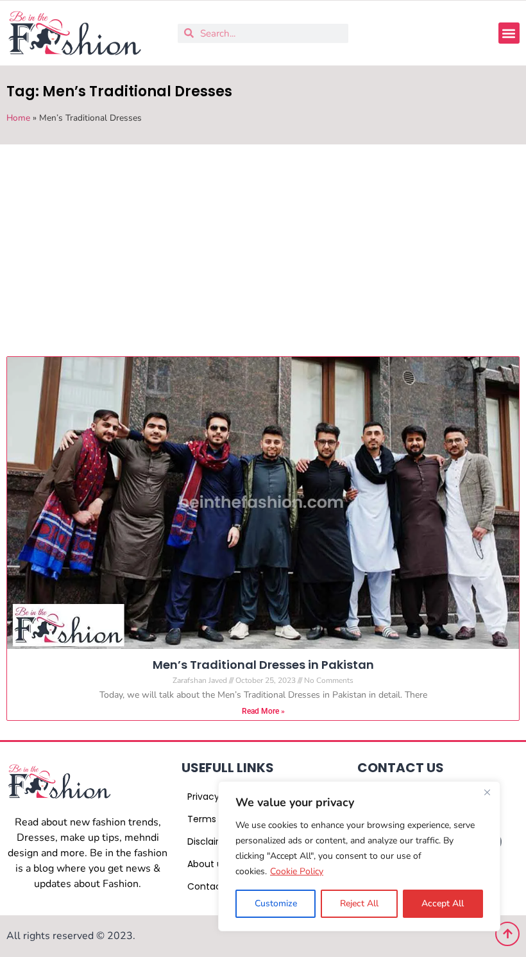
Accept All (442, 903)
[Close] (487, 792)
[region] (359, 856)
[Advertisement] (263, 241)
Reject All (359, 903)
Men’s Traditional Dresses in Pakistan (263, 665)
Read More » (263, 711)
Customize (276, 903)
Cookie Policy (296, 871)
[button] (509, 33)
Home (18, 118)
